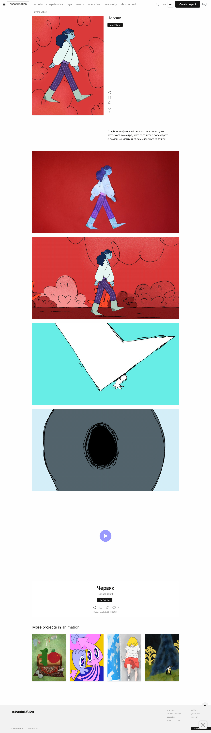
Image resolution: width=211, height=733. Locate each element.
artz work (171, 710)
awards (80, 4)
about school (128, 4)
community (110, 4)
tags (69, 4)
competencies (54, 4)
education (94, 4)
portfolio (37, 4)
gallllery (194, 710)
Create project (187, 4)
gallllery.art (195, 713)
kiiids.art (194, 717)
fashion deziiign (174, 713)
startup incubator (174, 720)
